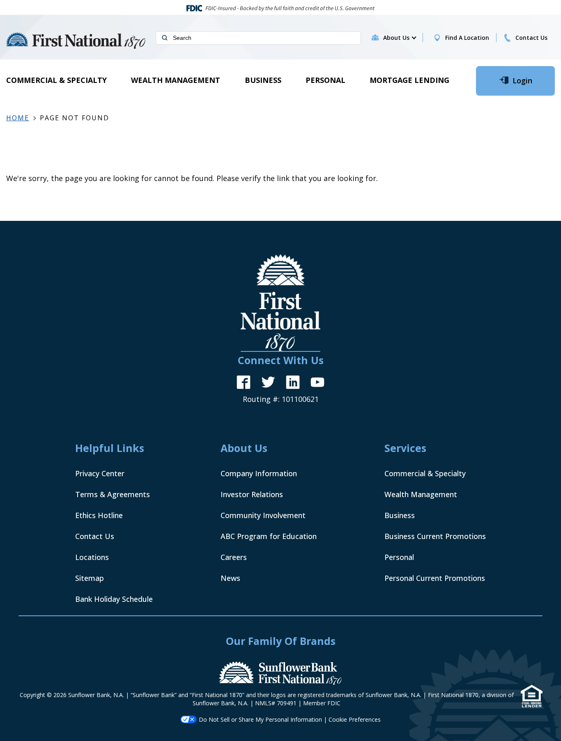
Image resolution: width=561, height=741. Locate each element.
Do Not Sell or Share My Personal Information (260, 719)
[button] (399, 37)
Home (17, 117)
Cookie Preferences (355, 719)
